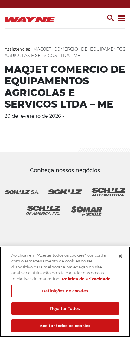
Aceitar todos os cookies (65, 325)
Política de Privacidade (86, 278)
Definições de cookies (65, 290)
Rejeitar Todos (65, 308)
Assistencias (17, 49)
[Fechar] (120, 256)
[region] (65, 291)
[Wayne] (31, 18)
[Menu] (121, 18)
